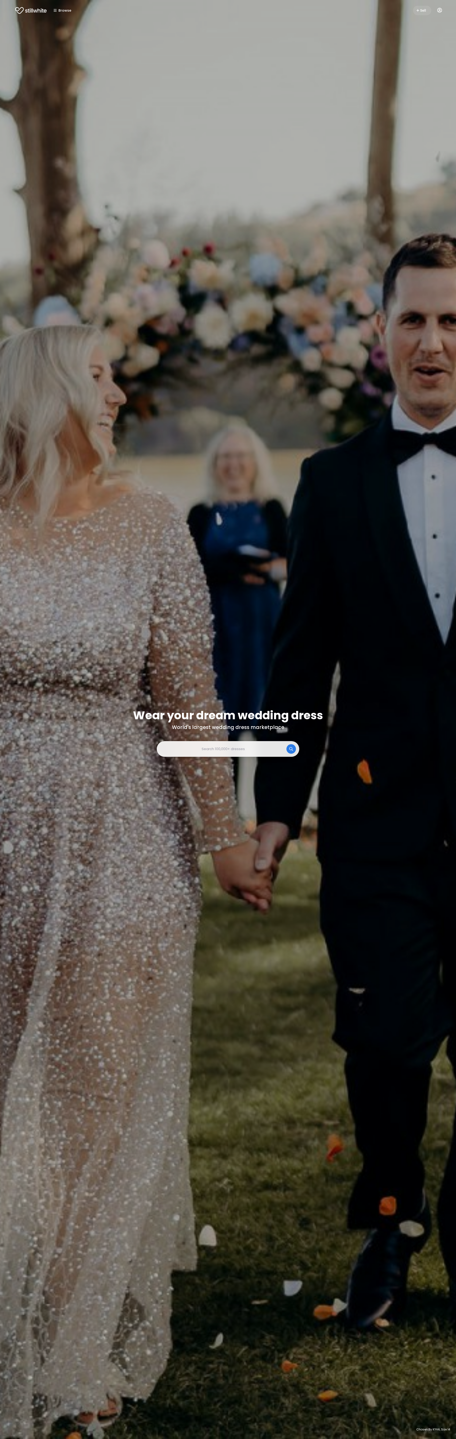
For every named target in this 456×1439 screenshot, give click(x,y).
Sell (423, 10)
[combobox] (228, 749)
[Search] (291, 749)
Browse (64, 10)
